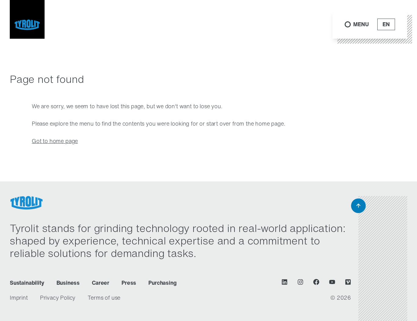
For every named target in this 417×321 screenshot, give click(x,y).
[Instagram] (300, 282)
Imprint (19, 297)
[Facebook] (316, 282)
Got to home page (55, 141)
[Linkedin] (284, 282)
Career (100, 283)
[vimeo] (348, 282)
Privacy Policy (58, 297)
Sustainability (27, 283)
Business (68, 283)
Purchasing (162, 283)
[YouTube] (332, 282)
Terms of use (104, 297)
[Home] (27, 19)
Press (128, 283)
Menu (361, 24)
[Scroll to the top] (358, 205)
